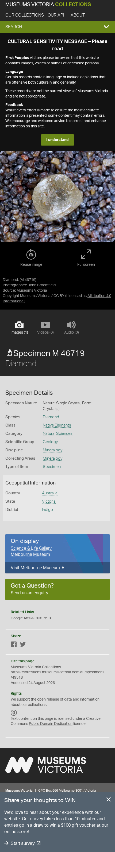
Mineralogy (52, 450)
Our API (56, 15)
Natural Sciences (57, 434)
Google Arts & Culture (29, 618)
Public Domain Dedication (50, 724)
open (41, 699)
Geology (50, 442)
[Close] (108, 800)
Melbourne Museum (30, 554)
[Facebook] (14, 645)
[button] (57, 27)
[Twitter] (23, 645)
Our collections (24, 15)
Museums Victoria (48, 4)
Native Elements (57, 425)
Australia (49, 493)
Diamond (51, 417)
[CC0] (14, 713)
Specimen (52, 467)
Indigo (47, 510)
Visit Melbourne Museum (35, 568)
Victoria (49, 501)
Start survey (22, 843)
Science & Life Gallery (31, 548)
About (78, 15)
